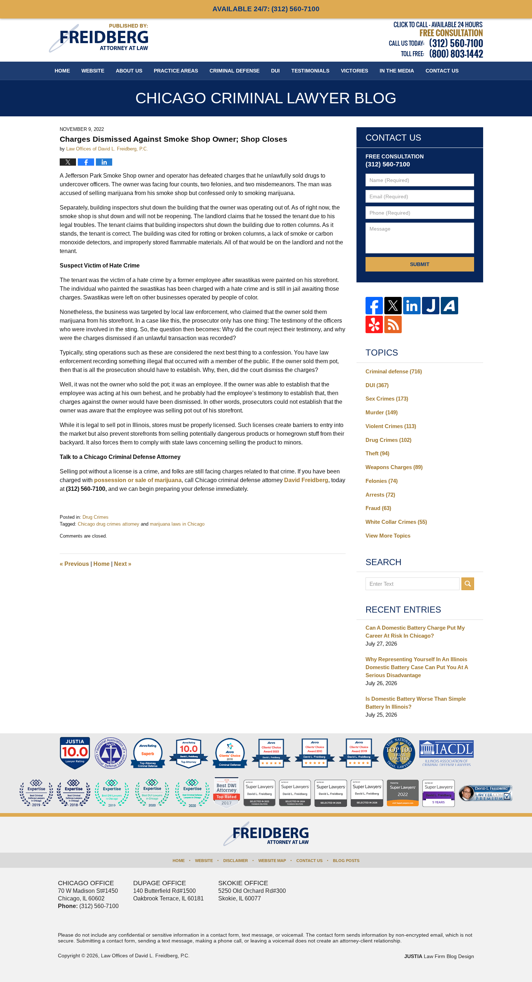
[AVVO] (449, 305)
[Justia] (430, 305)
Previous (74, 564)
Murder (382, 412)
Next (122, 564)
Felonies (382, 481)
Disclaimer (235, 860)
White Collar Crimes (396, 522)
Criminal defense (394, 371)
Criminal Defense (234, 71)
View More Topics (388, 536)
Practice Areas (176, 71)
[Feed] (393, 324)
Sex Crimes (387, 398)
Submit (420, 264)
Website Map (272, 860)
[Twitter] (393, 305)
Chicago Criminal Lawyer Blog (98, 38)
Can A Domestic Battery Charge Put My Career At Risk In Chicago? (415, 632)
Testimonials (310, 71)
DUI (275, 71)
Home (62, 71)
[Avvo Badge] (147, 753)
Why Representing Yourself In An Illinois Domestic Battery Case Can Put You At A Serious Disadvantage (417, 667)
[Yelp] (374, 324)
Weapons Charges (394, 467)
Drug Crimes (96, 517)
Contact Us (309, 860)
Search (467, 583)
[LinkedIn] (412, 305)
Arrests (380, 495)
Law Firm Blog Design (439, 956)
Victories (354, 71)
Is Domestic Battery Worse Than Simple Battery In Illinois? (416, 703)
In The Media (397, 71)
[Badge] (152, 793)
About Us (129, 71)
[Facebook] (374, 305)
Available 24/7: (266, 9)
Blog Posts (346, 860)
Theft (377, 453)
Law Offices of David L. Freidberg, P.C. (145, 955)
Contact (442, 71)
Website (92, 71)
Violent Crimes (391, 426)
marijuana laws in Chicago (177, 524)
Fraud (378, 508)
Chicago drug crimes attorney (108, 524)
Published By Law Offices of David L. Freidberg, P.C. (436, 40)
